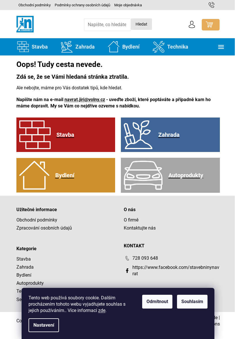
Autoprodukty (30, 283)
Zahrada (25, 267)
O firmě (131, 220)
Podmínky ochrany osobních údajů (82, 5)
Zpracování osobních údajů (44, 228)
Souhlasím (192, 301)
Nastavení (43, 325)
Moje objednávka (128, 5)
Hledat (141, 24)
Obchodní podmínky (34, 5)
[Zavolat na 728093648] (214, 5)
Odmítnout (157, 301)
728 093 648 (145, 258)
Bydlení (23, 275)
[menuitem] (32, 46)
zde (101, 310)
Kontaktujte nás (140, 228)
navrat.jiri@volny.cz (84, 99)
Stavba (23, 259)
